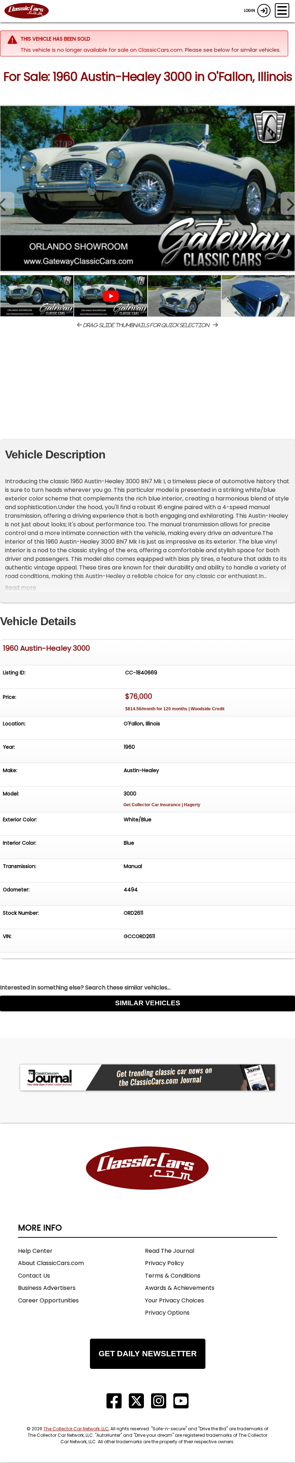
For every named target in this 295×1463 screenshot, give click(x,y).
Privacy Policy (164, 1263)
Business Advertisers (47, 1288)
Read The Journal (169, 1251)
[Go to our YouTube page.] (181, 1401)
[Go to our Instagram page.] (158, 1401)
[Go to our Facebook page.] (114, 1401)
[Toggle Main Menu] (282, 10)
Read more (20, 587)
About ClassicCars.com (51, 1263)
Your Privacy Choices (174, 1300)
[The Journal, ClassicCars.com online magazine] (147, 1077)
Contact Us (34, 1276)
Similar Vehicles (147, 1003)
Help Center (35, 1251)
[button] (288, 203)
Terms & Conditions (172, 1276)
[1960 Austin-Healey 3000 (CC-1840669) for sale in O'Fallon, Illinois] (147, 188)
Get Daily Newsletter (148, 1353)
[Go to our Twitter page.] (136, 1401)
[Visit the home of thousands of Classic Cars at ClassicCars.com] (31, 11)
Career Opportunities (48, 1300)
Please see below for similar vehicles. (233, 50)
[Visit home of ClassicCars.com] (147, 1179)
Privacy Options (167, 1313)
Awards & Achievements (179, 1288)
